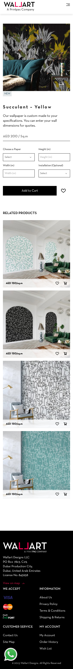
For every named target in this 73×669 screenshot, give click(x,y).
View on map (11, 583)
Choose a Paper (12, 149)
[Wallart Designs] (19, 4)
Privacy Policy (48, 604)
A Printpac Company (20, 9)
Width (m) (8, 165)
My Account (47, 635)
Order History (49, 642)
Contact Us (10, 635)
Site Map (9, 642)
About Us (46, 597)
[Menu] (68, 4)
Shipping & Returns (52, 617)
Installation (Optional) (51, 165)
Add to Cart (30, 190)
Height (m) (44, 149)
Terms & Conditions (52, 610)
